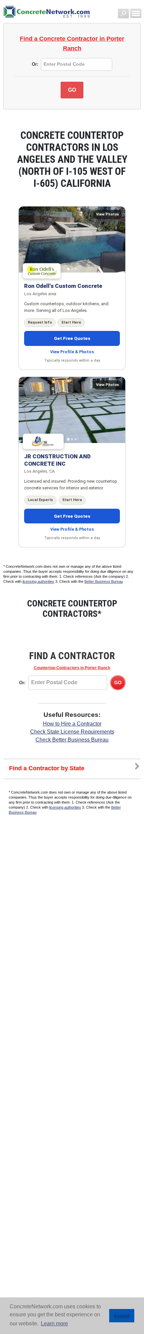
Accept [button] (122, 1315)
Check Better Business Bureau (72, 740)
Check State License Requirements (72, 732)
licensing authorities (38, 581)
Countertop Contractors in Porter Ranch (72, 667)
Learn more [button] (54, 1323)
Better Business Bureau (103, 581)
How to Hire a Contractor (72, 724)
